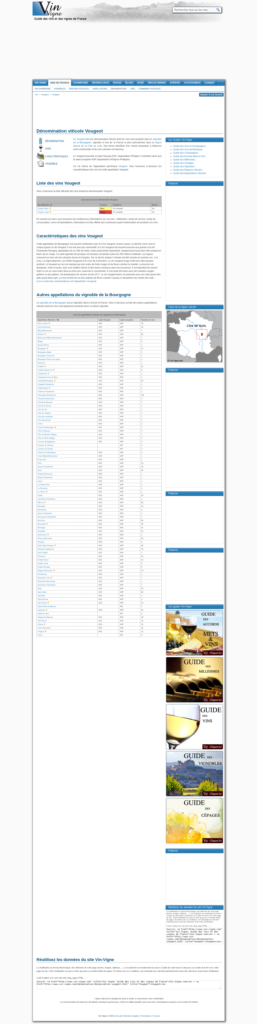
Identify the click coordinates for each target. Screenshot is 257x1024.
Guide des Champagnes (185, 153)
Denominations (119, 89)
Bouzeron (41, 363)
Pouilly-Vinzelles (44, 567)
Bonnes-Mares (43, 345)
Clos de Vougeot (44, 413)
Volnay (40, 624)
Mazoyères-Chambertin (47, 517)
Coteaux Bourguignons (46, 442)
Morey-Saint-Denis (45, 538)
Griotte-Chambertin (45, 477)
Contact (156, 1016)
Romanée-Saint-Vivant (46, 581)
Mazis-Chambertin (45, 513)
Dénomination (54, 141)
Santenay (41, 610)
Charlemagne (43, 388)
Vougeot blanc (43, 208)
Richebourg (42, 574)
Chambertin (42, 374)
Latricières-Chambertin (46, 499)
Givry (40, 470)
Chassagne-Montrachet (47, 395)
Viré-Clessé (42, 621)
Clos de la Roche (44, 406)
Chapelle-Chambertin (46, 384)
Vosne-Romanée (44, 628)
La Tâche (41, 492)
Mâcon (40, 503)
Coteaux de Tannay (45, 449)
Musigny (41, 542)
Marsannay (42, 510)
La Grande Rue (43, 485)
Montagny (41, 528)
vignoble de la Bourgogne (53, 302)
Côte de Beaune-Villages (47, 434)
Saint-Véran (42, 603)
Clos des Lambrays (45, 417)
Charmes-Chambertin (46, 391)
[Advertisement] (128, 51)
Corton (40, 424)
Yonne (40, 635)
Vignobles (59, 89)
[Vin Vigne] (61, 19)
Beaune (40, 334)
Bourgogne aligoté (45, 352)
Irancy (40, 481)
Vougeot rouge (43, 212)
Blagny (40, 341)
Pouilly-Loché (43, 563)
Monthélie (41, 531)
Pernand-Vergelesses (46, 549)
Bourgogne (42, 349)
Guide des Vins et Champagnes (189, 146)
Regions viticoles (79, 89)
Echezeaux (42, 460)
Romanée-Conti (44, 578)
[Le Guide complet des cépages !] (194, 843)
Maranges (41, 506)
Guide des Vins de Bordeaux (188, 149)
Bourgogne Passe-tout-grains (49, 359)
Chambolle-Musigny (45, 381)
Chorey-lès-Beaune (45, 402)
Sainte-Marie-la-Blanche (47, 606)
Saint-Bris (41, 596)
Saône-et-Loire (43, 614)
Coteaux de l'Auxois (45, 445)
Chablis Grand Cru (45, 370)
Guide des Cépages (183, 163)
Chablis (40, 366)
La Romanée (43, 488)
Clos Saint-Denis (44, 420)
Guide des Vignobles (184, 166)
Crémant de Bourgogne (47, 452)
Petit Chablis (43, 553)
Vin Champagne (42, 89)
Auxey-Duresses (44, 327)
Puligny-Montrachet (45, 571)
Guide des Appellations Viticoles (189, 173)
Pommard (41, 556)
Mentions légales (131, 1016)
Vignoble (51, 163)
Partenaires (146, 1016)
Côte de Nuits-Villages (46, 438)
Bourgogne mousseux (46, 356)
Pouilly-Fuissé (43, 560)
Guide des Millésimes (184, 159)
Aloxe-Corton (43, 323)
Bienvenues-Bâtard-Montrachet (50, 338)
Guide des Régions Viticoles (187, 170)
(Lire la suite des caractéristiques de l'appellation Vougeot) (66, 281)
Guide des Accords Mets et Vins (189, 156)
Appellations (100, 89)
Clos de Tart (42, 409)
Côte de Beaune (44, 431)
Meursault (41, 524)
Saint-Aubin (42, 592)
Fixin (39, 463)
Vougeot (81, 139)
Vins (132, 89)
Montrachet (42, 535)
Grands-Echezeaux (45, 474)
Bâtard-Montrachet (45, 331)
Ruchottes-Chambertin (46, 585)
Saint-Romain (43, 599)
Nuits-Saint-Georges (45, 545)
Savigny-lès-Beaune (45, 617)
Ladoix (40, 495)
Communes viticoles (149, 89)
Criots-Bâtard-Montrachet (47, 456)
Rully (40, 588)
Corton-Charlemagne (46, 427)
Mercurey (41, 520)
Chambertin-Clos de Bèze (48, 377)
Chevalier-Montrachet (46, 399)
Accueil (119, 1016)
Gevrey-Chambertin (45, 467)
